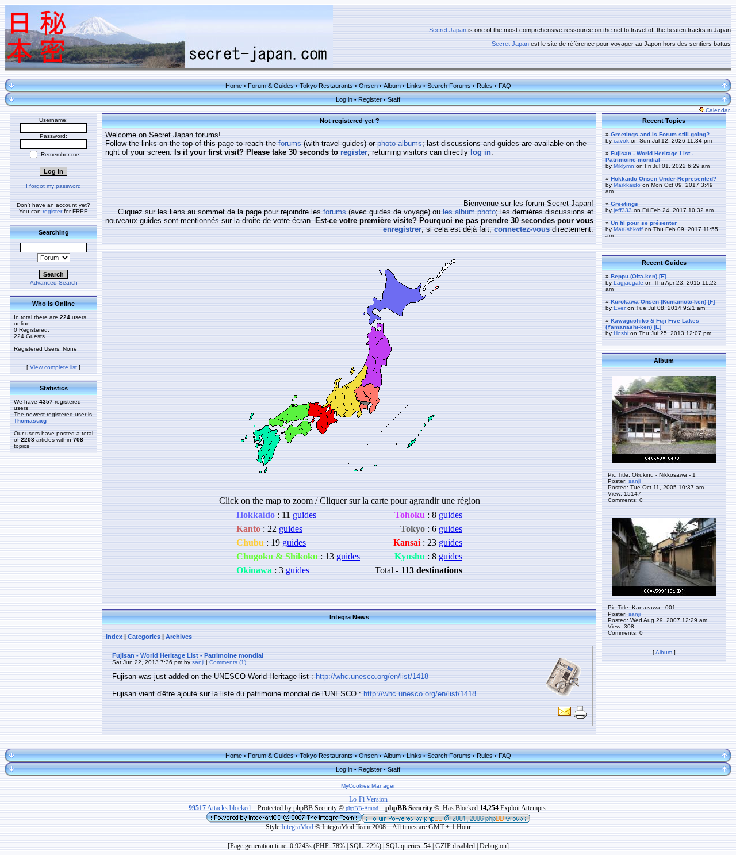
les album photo (469, 212)
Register (370, 99)
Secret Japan (447, 29)
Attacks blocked (220, 808)
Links (414, 85)
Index (114, 636)
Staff (394, 99)
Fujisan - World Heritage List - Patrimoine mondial (187, 655)
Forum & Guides (271, 85)
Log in (344, 99)
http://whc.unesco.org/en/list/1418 (372, 676)
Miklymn (624, 166)
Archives (179, 636)
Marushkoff (628, 229)
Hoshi (621, 333)
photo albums (399, 143)
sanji (198, 662)
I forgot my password (53, 186)
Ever (620, 308)
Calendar (718, 110)
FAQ (505, 85)
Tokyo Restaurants (326, 85)
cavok (621, 140)
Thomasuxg (30, 420)
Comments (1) (227, 662)
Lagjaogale (628, 282)
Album (392, 85)
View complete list (53, 367)
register (52, 211)
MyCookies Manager (368, 786)
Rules (485, 85)
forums (289, 143)
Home (233, 85)
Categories (144, 636)
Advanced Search (54, 282)
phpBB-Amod (362, 808)
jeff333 (623, 210)
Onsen (368, 85)
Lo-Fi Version (368, 799)
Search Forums (449, 85)
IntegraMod (298, 827)
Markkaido (627, 185)
